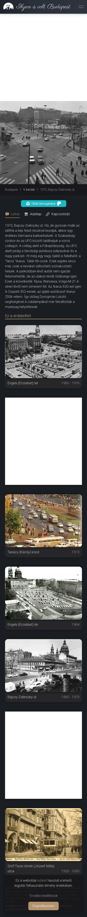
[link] (35, 7)
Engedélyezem (43, 906)
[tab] (13, 214)
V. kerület (29, 189)
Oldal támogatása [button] (43, 203)
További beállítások (43, 896)
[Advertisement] (43, 57)
